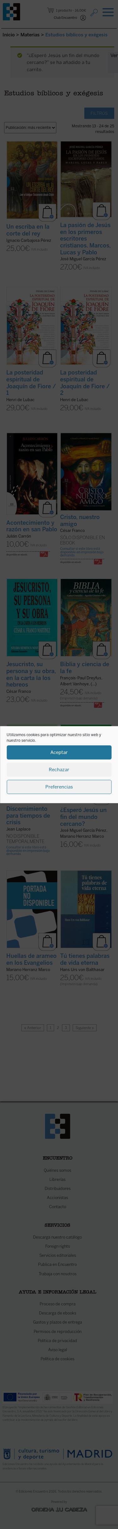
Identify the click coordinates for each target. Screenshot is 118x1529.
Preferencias (59, 787)
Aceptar (59, 752)
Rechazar (59, 769)
